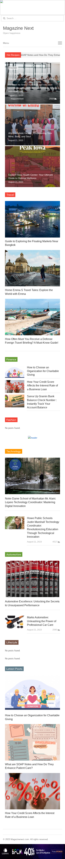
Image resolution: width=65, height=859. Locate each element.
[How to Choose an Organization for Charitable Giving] (14, 372)
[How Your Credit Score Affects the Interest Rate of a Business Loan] (14, 386)
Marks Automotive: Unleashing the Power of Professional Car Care (41, 621)
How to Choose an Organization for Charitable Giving (43, 371)
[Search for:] (32, 18)
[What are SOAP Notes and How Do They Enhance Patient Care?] (32, 742)
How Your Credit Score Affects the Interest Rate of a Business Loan (42, 385)
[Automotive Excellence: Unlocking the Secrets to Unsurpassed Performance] (32, 579)
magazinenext (17, 99)
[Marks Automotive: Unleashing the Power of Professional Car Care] (14, 622)
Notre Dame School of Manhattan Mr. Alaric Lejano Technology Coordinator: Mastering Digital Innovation (30, 502)
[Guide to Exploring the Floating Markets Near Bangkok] (32, 219)
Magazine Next (18, 28)
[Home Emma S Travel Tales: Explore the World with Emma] (32, 268)
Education (13, 68)
